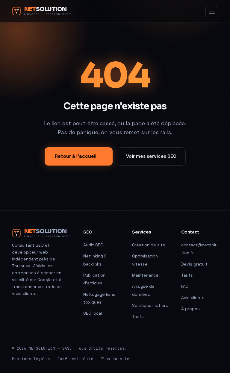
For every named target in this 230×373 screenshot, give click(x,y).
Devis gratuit (194, 264)
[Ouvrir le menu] (211, 11)
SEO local (92, 313)
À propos (190, 308)
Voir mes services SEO (151, 156)
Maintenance (145, 275)
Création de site (148, 245)
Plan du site (115, 358)
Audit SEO (93, 245)
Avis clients (193, 297)
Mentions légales (31, 358)
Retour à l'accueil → (78, 156)
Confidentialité (75, 358)
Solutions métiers (150, 305)
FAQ (184, 286)
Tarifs (138, 316)
